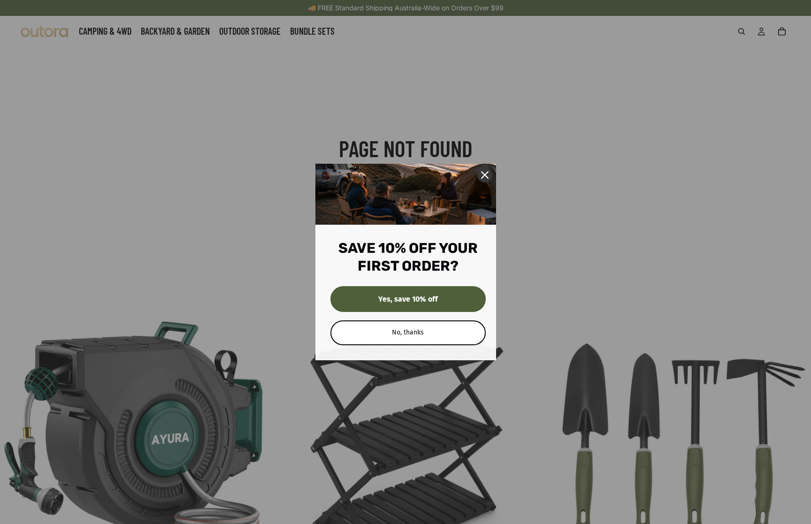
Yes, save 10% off (408, 299)
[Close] (485, 175)
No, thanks (408, 332)
